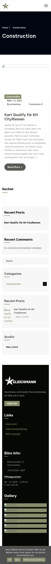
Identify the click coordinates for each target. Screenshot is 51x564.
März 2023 (12, 347)
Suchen (7, 189)
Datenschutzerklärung (34, 560)
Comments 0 (35, 104)
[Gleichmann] (5, 6)
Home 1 (6, 27)
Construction (13, 96)
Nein (17, 560)
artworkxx (15, 104)
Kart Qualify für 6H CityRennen (21, 117)
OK (9, 560)
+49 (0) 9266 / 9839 (16, 470)
